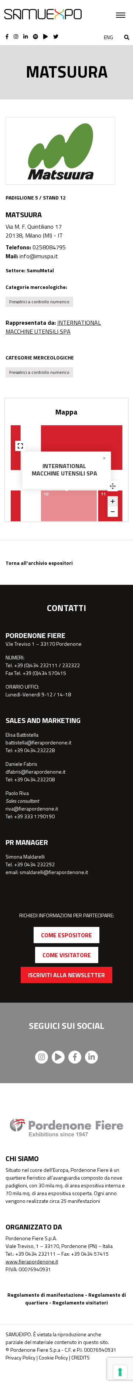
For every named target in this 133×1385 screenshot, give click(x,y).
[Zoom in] (113, 501)
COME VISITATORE (66, 955)
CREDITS (80, 1357)
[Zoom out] (113, 511)
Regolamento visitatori (80, 1302)
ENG (108, 37)
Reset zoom (113, 486)
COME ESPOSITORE (66, 935)
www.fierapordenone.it (32, 1261)
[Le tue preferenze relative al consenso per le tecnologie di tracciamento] (120, 1372)
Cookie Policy (53, 1357)
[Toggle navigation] (121, 15)
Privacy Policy (20, 1357)
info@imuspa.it (39, 256)
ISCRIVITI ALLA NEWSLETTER (66, 974)
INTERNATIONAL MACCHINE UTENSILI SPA (53, 327)
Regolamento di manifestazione (45, 1295)
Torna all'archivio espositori (39, 563)
